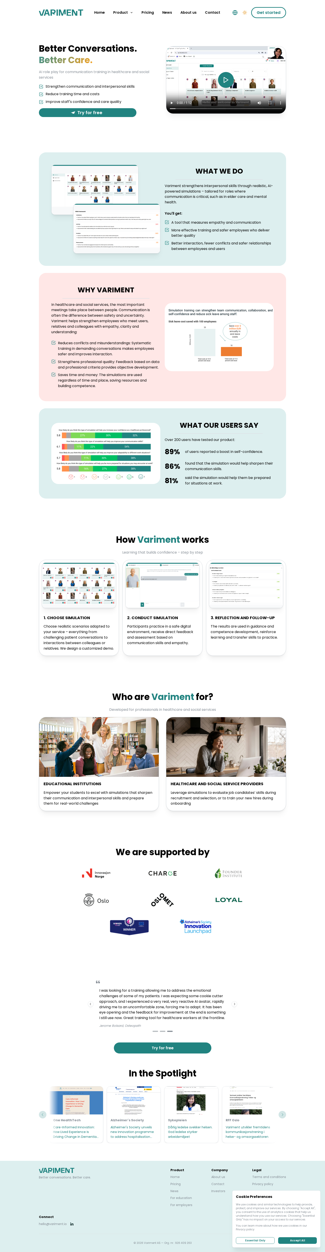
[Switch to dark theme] (245, 12)
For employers (181, 1205)
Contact (217, 1184)
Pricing (175, 1184)
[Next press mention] (282, 1114)
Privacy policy (262, 1184)
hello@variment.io (53, 1224)
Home (175, 1177)
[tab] (155, 1031)
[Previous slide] (91, 1004)
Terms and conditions (269, 1177)
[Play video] (226, 80)
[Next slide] (234, 1004)
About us (218, 1177)
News (174, 1191)
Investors (218, 1191)
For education (181, 1198)
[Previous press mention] (42, 1114)
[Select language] (235, 12)
